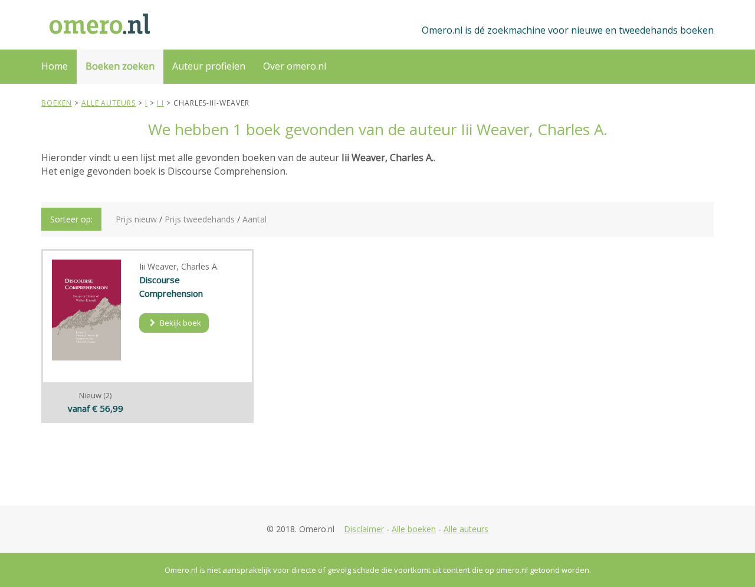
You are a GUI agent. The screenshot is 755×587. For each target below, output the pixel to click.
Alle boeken (414, 528)
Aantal (254, 219)
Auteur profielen (208, 66)
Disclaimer (364, 528)
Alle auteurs (466, 528)
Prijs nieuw (136, 219)
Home (54, 66)
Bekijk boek (179, 322)
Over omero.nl (294, 66)
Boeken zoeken (120, 66)
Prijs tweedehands (200, 219)
